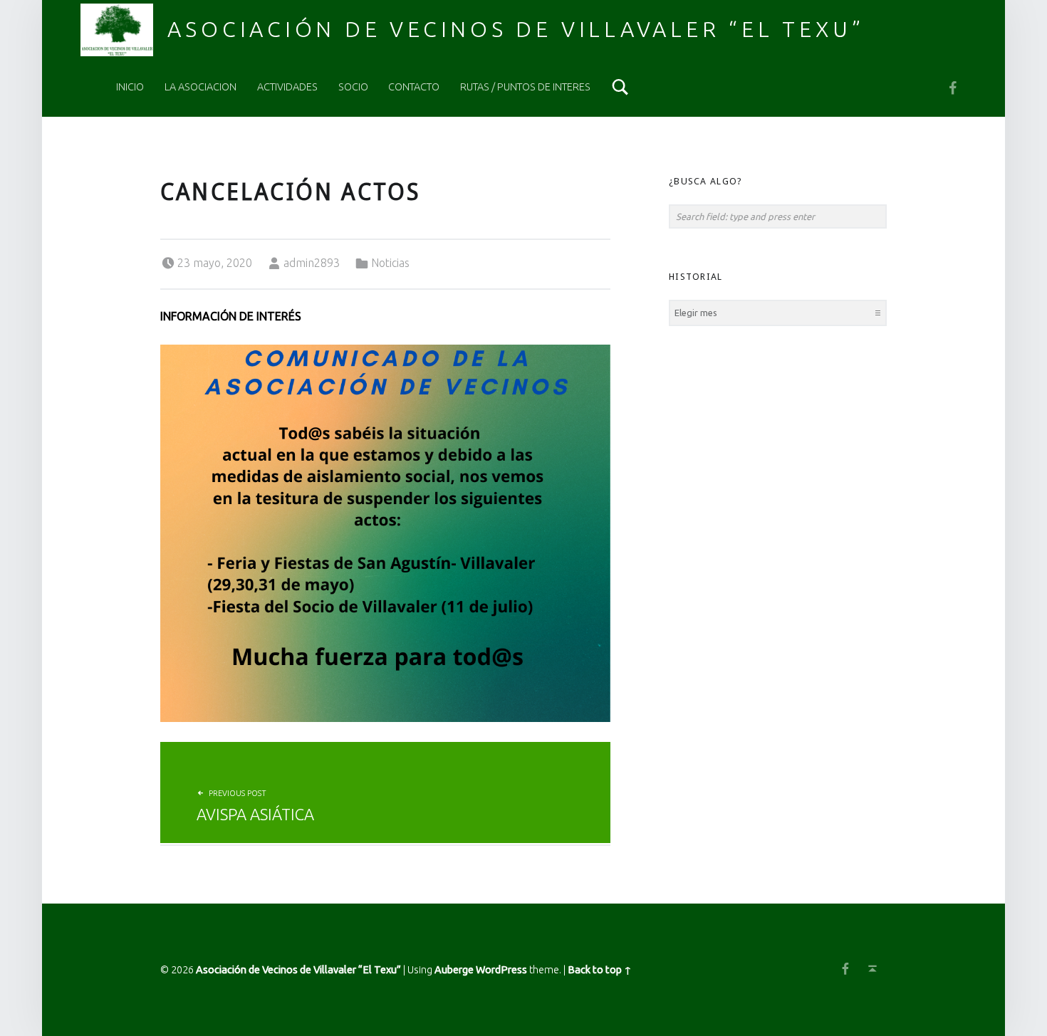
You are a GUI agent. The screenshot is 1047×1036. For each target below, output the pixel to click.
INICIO (130, 87)
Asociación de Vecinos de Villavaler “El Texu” (515, 29)
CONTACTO (413, 87)
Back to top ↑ (600, 969)
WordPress (501, 969)
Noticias (390, 262)
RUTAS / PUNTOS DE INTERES (525, 87)
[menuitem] (130, 86)
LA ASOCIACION (200, 87)
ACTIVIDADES (287, 87)
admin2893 (311, 262)
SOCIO (353, 87)
